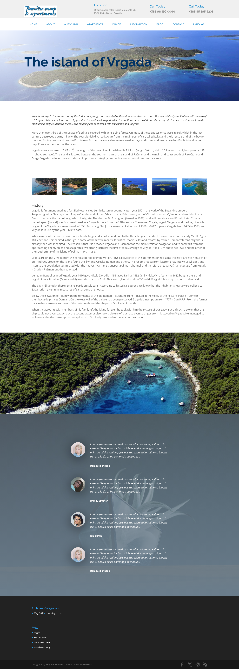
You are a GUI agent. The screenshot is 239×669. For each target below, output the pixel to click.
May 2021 (39, 613)
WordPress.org (42, 647)
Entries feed (40, 637)
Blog (159, 24)
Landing (198, 24)
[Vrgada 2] (74, 186)
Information (138, 24)
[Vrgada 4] (134, 186)
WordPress (86, 664)
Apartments (95, 24)
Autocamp (71, 24)
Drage (116, 24)
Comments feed (42, 642)
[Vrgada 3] (104, 186)
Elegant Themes (55, 664)
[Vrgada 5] (164, 186)
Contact (178, 24)
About (50, 24)
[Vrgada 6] (194, 186)
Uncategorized (54, 613)
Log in (37, 632)
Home (33, 24)
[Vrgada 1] (44, 186)
